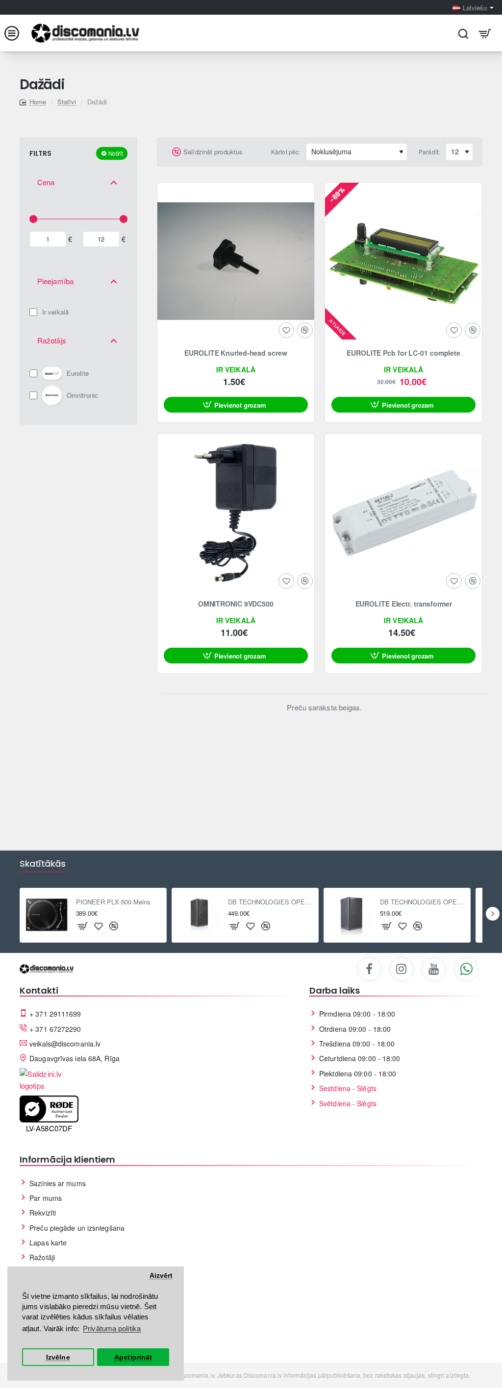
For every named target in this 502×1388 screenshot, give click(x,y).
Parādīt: (429, 151)
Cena (45, 182)
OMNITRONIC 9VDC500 (236, 604)
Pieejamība (55, 281)
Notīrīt (115, 153)
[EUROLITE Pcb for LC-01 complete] (403, 261)
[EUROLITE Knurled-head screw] (235, 261)
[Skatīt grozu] (485, 33)
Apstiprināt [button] (133, 1357)
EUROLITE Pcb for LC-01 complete (403, 353)
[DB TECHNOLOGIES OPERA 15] (351, 915)
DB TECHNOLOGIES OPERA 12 (270, 902)
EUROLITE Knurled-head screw (235, 353)
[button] (236, 405)
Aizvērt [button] (161, 1275)
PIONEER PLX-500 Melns (113, 902)
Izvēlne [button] (58, 1357)
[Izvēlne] (17, 33)
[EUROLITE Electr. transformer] (403, 512)
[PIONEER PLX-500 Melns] (47, 915)
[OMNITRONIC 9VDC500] (235, 512)
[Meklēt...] (463, 33)
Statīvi (66, 101)
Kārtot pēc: (285, 151)
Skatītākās (42, 864)
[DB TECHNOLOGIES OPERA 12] (199, 915)
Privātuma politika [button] (112, 1328)
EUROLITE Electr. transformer (403, 604)
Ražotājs (51, 340)
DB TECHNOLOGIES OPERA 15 (422, 902)
